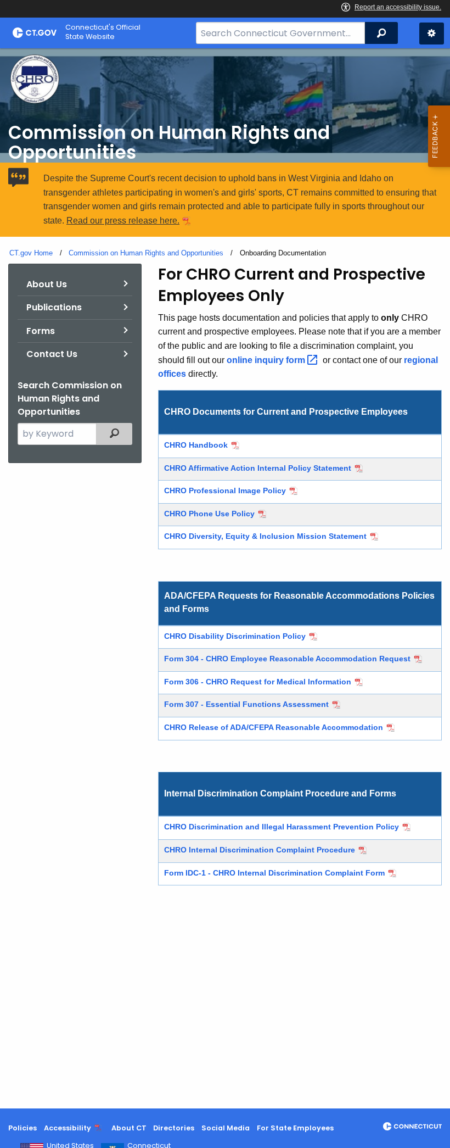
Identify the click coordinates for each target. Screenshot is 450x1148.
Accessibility (67, 1128)
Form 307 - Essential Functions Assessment (246, 704)
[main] (225, 578)
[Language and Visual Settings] (431, 33)
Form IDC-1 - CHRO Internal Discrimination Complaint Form (274, 872)
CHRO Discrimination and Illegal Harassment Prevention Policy (281, 826)
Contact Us (51, 354)
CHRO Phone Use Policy (209, 513)
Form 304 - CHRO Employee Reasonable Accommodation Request (287, 658)
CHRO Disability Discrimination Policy (235, 636)
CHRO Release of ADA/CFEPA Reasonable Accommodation (273, 727)
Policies (22, 1128)
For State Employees (295, 1128)
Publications (54, 307)
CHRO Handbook (196, 445)
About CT (129, 1128)
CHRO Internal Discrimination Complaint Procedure (259, 849)
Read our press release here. (122, 220)
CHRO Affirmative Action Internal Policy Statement (257, 468)
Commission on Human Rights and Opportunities (146, 253)
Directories (173, 1128)
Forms (40, 331)
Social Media (225, 1128)
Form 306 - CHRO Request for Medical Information (257, 681)
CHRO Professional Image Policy (225, 490)
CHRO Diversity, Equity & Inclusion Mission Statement (265, 536)
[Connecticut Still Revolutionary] (412, 1126)
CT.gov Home (31, 253)
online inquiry (267, 360)
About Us (46, 284)
